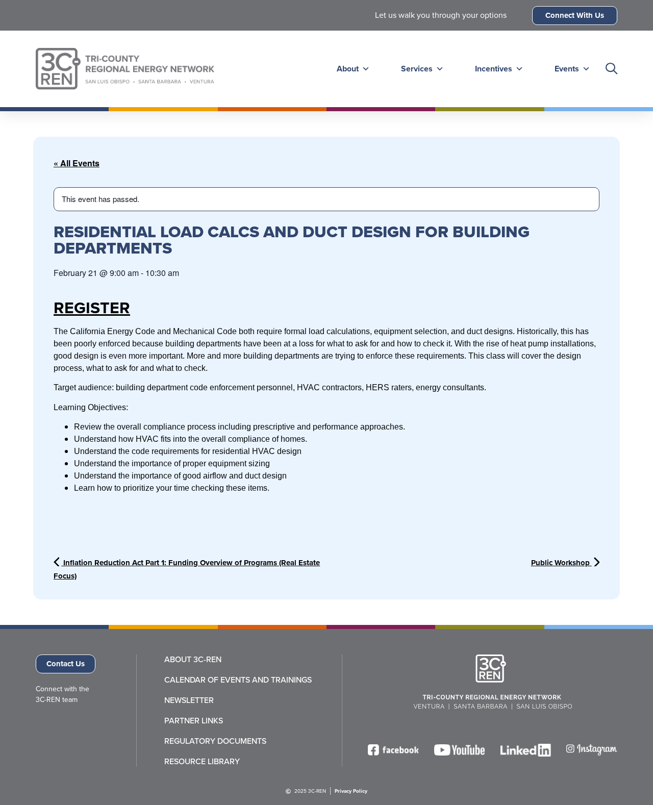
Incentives (493, 68)
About (348, 68)
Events (567, 68)
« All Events (76, 163)
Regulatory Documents (215, 741)
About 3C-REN (192, 660)
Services (417, 68)
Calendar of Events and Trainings (238, 680)
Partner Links (193, 721)
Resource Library (202, 762)
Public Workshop (561, 562)
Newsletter (189, 700)
